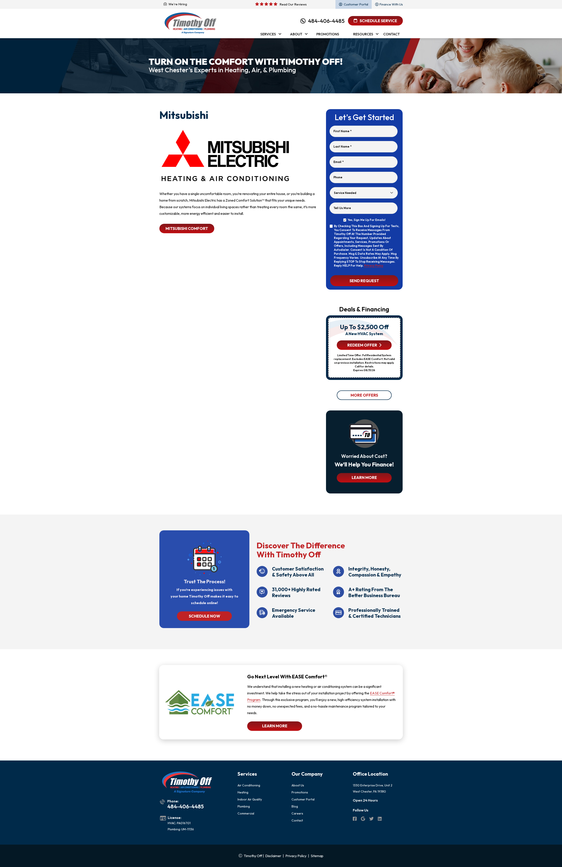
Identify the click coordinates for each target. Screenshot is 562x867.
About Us (298, 785)
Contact (297, 820)
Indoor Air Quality (250, 799)
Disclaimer (273, 856)
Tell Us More (342, 208)
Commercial (246, 813)
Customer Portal (303, 799)
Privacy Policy (373, 265)
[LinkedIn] (380, 819)
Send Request (364, 280)
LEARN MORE (364, 477)
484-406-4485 (326, 21)
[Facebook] (355, 819)
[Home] (190, 23)
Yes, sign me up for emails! (366, 220)
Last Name (342, 146)
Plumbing (244, 806)
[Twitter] (371, 819)
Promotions (300, 792)
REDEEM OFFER (362, 345)
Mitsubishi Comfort (187, 228)
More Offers (364, 395)
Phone (337, 177)
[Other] (363, 819)
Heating (243, 792)
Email (338, 162)
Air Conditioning (249, 785)
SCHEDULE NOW (204, 616)
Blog (295, 806)
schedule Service (378, 20)
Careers (297, 813)
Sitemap (317, 856)
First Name (342, 131)
